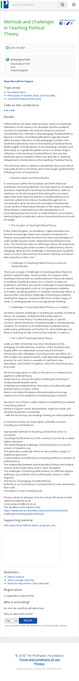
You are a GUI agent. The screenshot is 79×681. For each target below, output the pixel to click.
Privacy (39, 664)
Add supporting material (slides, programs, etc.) (30, 525)
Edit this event (67, 20)
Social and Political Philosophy (24, 98)
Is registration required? (17, 595)
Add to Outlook (16, 576)
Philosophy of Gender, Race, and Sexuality (31, 95)
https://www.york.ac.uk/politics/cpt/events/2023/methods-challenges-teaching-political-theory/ (36, 512)
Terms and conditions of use (39, 660)
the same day (41, 583)
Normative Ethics (17, 92)
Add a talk (9, 110)
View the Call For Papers (18, 81)
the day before (23, 583)
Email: (11, 583)
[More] (73, 4)
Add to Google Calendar (21, 580)
